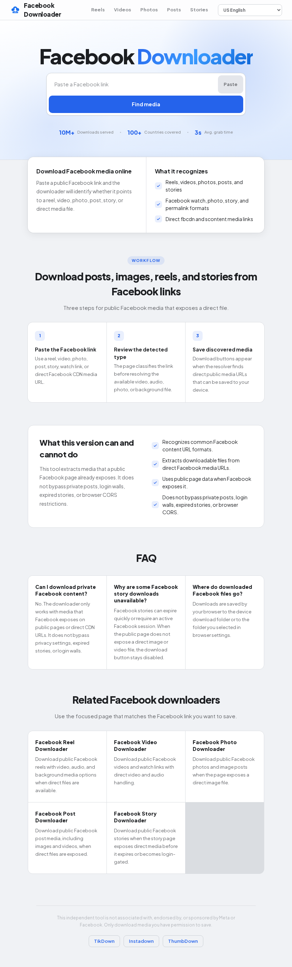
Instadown (141, 941)
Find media (146, 104)
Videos (122, 9)
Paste (231, 84)
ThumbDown (183, 941)
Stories (199, 9)
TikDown (104, 941)
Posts (174, 9)
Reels (98, 9)
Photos (149, 9)
